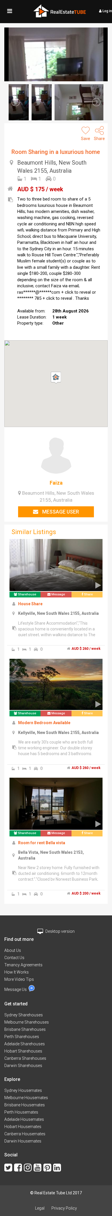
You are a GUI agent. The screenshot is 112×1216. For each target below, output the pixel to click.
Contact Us (14, 957)
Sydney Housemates (23, 1090)
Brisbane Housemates (24, 1105)
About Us (12, 950)
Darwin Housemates (22, 1141)
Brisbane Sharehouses (25, 1029)
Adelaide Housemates (24, 1119)
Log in (107, 11)
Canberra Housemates (24, 1134)
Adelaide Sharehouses (24, 1044)
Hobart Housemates (22, 1126)
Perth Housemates (21, 1112)
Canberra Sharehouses (25, 1058)
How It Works (16, 972)
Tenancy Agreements (23, 965)
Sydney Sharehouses (23, 1015)
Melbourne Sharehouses (26, 1022)
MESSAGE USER (60, 512)
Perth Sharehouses (21, 1036)
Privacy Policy (64, 1208)
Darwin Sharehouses (23, 1065)
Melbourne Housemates (26, 1097)
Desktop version (60, 931)
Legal (40, 1208)
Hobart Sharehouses (23, 1051)
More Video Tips (19, 979)
